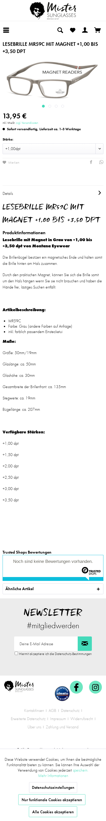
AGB (52, 710)
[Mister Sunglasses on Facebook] (76, 687)
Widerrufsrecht (81, 718)
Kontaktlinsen (34, 710)
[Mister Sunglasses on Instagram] (95, 687)
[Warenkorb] (98, 30)
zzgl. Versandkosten (27, 123)
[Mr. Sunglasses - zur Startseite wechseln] (53, 11)
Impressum (58, 718)
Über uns (34, 727)
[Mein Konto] (85, 30)
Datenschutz (70, 710)
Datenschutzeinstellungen (53, 787)
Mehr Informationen (53, 775)
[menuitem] (7, 30)
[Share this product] (91, 163)
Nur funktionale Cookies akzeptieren (52, 799)
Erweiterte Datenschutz (28, 718)
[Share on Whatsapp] (101, 163)
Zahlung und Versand (62, 727)
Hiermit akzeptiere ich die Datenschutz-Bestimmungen (55, 653)
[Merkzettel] (72, 30)
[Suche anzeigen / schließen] (60, 30)
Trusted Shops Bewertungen (27, 552)
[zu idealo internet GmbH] (62, 693)
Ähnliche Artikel (19, 588)
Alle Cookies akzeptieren (53, 812)
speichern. (80, 770)
